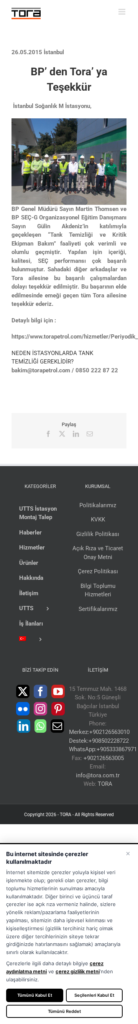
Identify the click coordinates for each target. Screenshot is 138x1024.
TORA (105, 783)
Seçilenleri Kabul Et (94, 995)
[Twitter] (23, 691)
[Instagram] (40, 708)
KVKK (98, 519)
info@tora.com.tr (98, 775)
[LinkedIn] (23, 726)
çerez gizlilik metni (78, 971)
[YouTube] (58, 691)
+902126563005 (104, 758)
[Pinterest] (58, 708)
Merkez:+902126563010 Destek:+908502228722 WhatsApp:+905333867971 (103, 741)
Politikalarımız (97, 505)
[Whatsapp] (40, 726)
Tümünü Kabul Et (34, 995)
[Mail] (57, 726)
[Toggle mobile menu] (122, 12)
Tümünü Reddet (64, 1011)
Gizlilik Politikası (97, 534)
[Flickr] (23, 708)
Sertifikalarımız (98, 609)
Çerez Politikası (98, 571)
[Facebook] (40, 691)
